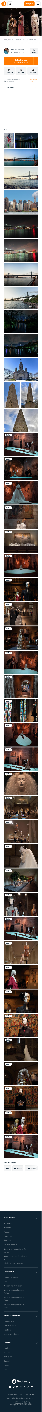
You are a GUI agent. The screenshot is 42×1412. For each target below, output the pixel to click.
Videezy (7, 1274)
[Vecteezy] (3, 3)
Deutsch (7, 1403)
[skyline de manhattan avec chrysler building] (20, 217)
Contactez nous (10, 1368)
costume (17, 1210)
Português (8, 1399)
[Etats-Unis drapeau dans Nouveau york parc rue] (9, 139)
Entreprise (8, 1278)
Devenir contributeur (12, 1376)
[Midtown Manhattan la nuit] (15, 156)
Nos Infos (7, 1372)
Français (7, 1407)
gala (7, 1210)
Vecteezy (7, 1270)
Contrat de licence (11, 1319)
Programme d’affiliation (13, 1328)
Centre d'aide (9, 1363)
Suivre (34, 52)
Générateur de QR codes (13, 1305)
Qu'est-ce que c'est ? (32, 81)
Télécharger (21, 60)
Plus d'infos (10, 86)
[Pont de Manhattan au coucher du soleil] (20, 173)
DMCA (6, 1324)
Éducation (8, 1282)
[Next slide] (33, 1210)
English (7, 1390)
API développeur (10, 1287)
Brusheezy (8, 1265)
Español (7, 1394)
